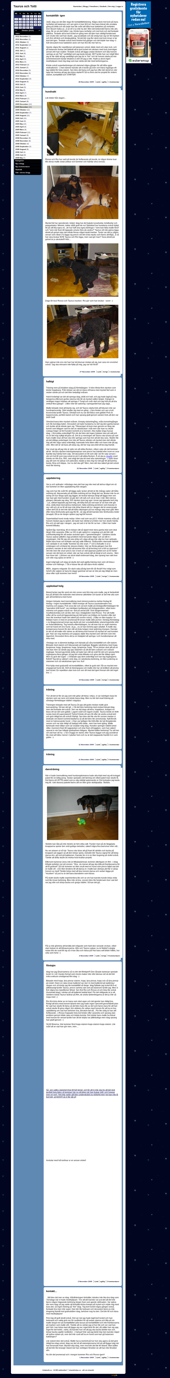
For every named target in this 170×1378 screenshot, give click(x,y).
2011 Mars (19, 62)
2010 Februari (21, 98)
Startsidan (77, 6)
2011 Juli (19, 50)
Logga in (119, 6)
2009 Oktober (21, 110)
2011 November (22, 39)
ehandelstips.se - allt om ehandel (81, 1370)
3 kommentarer (113, 468)
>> (40, 30)
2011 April (19, 59)
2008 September (22, 146)
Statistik (18, 169)
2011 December (22, 36)
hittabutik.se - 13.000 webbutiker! (54, 1370)
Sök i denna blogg (22, 172)
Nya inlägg (19, 164)
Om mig (111, 6)
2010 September (22, 79)
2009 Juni (19, 121)
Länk (98, 82)
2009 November (22, 107)
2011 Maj (19, 56)
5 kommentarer (114, 956)
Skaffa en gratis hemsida (99, 1375)
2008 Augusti (21, 149)
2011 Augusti (20, 48)
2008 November (22, 141)
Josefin (109, 456)
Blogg (85, 6)
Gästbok (103, 6)
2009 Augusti (21, 115)
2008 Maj (19, 158)
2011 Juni (19, 53)
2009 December (22, 104)
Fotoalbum (93, 6)
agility (104, 82)
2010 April (19, 93)
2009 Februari (21, 132)
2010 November (22, 73)
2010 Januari (21, 101)
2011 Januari (20, 67)
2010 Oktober (21, 76)
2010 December (22, 70)
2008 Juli (19, 152)
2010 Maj (19, 90)
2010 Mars (19, 96)
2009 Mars (19, 129)
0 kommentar (114, 759)
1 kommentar (114, 82)
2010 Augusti (21, 82)
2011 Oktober (21, 42)
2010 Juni (19, 87)
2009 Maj (19, 124)
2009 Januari (21, 135)
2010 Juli (19, 84)
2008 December (22, 138)
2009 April (19, 127)
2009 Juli (19, 118)
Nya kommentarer (22, 166)
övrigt (105, 372)
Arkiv (17, 33)
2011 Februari (21, 65)
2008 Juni (19, 155)
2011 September (22, 45)
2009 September (22, 113)
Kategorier (19, 161)
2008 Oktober (21, 144)
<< (16, 30)
